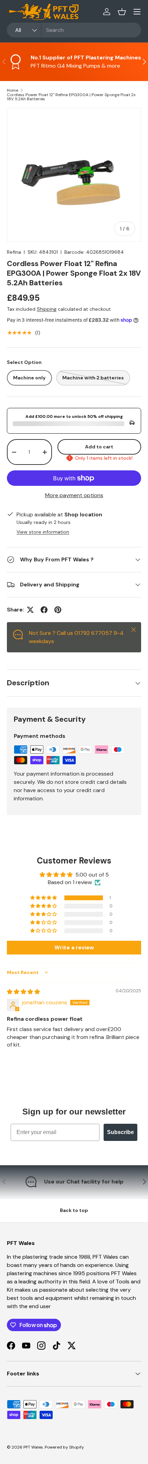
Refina (14, 252)
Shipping (46, 309)
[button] (121, 11)
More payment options (74, 495)
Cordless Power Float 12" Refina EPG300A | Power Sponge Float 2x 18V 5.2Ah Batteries (71, 97)
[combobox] (74, 30)
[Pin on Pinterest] (58, 610)
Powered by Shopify (64, 1447)
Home (12, 90)
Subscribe (120, 1132)
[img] (23, 991)
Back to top (74, 1210)
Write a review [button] (74, 947)
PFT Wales (33, 1447)
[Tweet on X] (30, 610)
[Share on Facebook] (44, 610)
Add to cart (99, 447)
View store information (43, 532)
